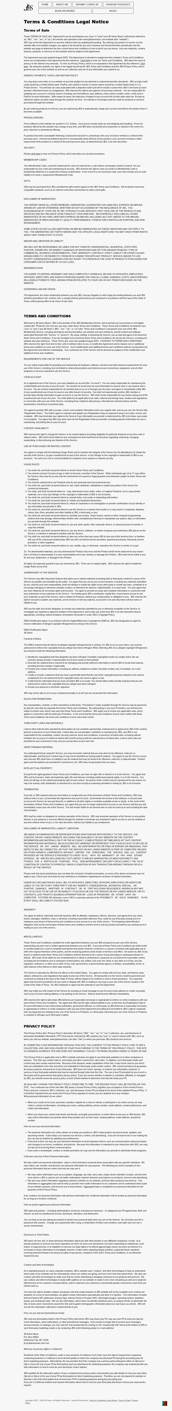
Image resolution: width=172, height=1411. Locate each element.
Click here (85, 60)
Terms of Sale (124, 1400)
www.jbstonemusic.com (94, 39)
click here (35, 154)
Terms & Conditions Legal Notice (103, 1400)
